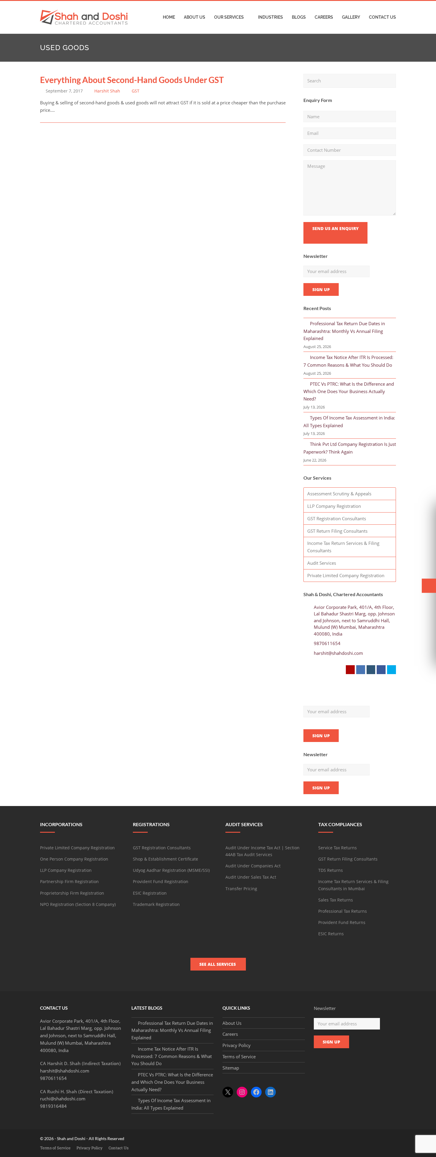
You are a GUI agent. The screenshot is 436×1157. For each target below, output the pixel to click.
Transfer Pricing (241, 888)
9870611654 (327, 643)
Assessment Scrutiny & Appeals (339, 494)
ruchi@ (62, 1099)
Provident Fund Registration (160, 881)
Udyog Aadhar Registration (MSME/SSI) (171, 870)
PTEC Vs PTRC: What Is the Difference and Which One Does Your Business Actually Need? (348, 391)
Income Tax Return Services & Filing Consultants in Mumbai (353, 885)
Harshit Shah (107, 91)
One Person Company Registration (74, 859)
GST (135, 91)
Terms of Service (239, 1056)
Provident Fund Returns (341, 922)
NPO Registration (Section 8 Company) (78, 904)
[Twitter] (391, 669)
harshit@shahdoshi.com (338, 653)
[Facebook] (381, 669)
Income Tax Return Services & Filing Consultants (343, 546)
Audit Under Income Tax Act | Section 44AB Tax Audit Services (262, 851)
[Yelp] (350, 669)
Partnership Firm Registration (69, 881)
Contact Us (118, 1147)
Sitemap (230, 1068)
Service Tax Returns (337, 847)
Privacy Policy (236, 1045)
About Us (231, 1023)
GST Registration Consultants (336, 518)
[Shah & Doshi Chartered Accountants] (84, 17)
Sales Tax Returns (335, 900)
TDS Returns (330, 870)
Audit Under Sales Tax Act (250, 877)
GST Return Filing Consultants (337, 531)
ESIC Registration (150, 893)
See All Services (218, 964)
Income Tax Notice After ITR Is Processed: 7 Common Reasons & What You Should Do (171, 1056)
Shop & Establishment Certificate (165, 859)
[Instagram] (371, 669)
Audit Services (321, 563)
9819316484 (53, 1106)
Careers (230, 1034)
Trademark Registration (156, 904)
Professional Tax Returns (342, 911)
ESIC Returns (331, 933)
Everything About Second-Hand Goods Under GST (132, 80)
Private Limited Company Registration (345, 575)
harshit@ (64, 1071)
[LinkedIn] (360, 669)
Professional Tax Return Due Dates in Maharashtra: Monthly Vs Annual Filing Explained (344, 330)
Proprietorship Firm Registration (72, 893)
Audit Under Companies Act (253, 866)
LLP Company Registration (334, 506)
